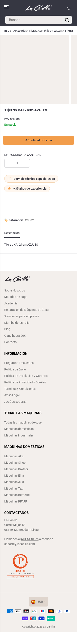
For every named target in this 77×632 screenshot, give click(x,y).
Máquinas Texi (13, 488)
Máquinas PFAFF (15, 501)
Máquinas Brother (16, 469)
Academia (11, 303)
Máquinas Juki (14, 482)
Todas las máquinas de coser (23, 422)
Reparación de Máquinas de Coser (26, 309)
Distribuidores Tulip (17, 322)
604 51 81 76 (29, 539)
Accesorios (20, 30)
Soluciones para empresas (21, 316)
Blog (7, 329)
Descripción (12, 233)
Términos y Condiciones (20, 388)
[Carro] (69, 9)
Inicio (7, 30)
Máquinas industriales (19, 435)
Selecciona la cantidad (22, 154)
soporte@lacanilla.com (19, 544)
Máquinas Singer (15, 462)
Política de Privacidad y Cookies (25, 382)
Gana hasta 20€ (15, 335)
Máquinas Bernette (17, 495)
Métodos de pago (15, 296)
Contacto (10, 342)
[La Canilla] (38, 9)
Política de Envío (15, 369)
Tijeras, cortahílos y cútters (46, 30)
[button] (6, 7)
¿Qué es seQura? (15, 401)
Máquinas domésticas (19, 429)
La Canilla (49, 626)
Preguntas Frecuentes (19, 363)
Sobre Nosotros (14, 290)
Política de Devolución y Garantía (26, 375)
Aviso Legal (11, 395)
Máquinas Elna (14, 475)
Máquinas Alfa (14, 456)
